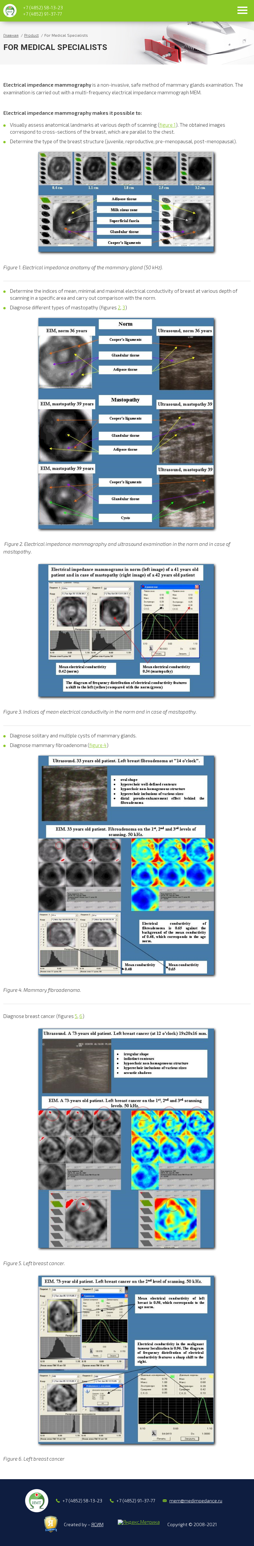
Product (31, 35)
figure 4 (97, 745)
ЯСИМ (97, 1524)
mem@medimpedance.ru (195, 1500)
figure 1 (167, 125)
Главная (11, 35)
